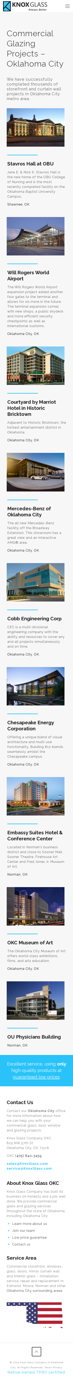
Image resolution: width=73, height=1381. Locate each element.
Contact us (21, 1244)
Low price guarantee (29, 1237)
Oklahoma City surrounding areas (35, 1291)
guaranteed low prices (36, 1076)
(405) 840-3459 (28, 1156)
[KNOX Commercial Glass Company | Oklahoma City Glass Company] (25, 6)
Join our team (23, 1231)
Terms (48, 1367)
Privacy (57, 1367)
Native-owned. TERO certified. (37, 1372)
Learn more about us (29, 1224)
